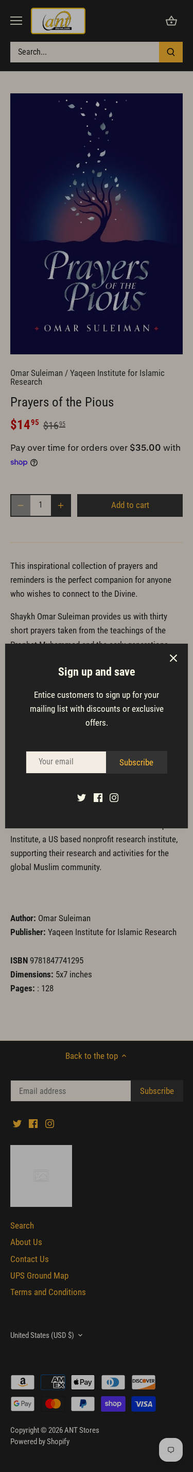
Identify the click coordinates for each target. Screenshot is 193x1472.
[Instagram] (114, 797)
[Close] (173, 658)
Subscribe (136, 762)
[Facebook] (98, 797)
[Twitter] (81, 797)
